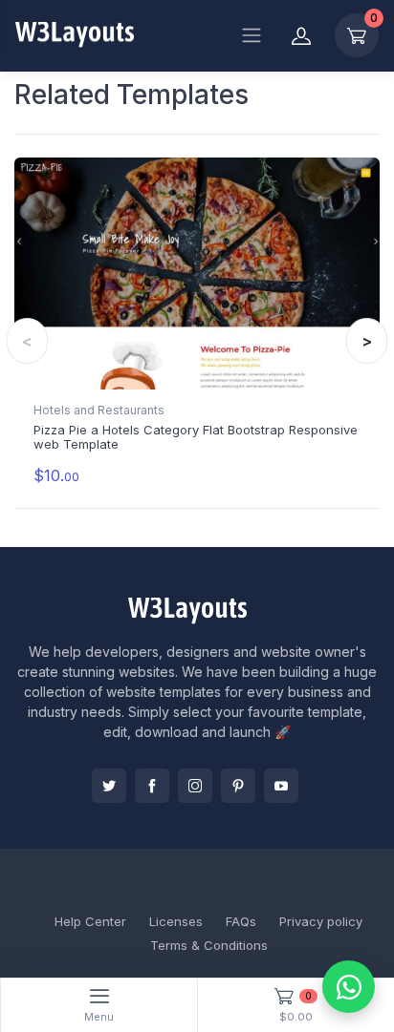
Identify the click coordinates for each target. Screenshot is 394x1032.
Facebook (152, 786)
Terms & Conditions (209, 945)
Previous (27, 341)
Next (366, 341)
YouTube (281, 786)
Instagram (195, 786)
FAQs (241, 921)
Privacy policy (320, 921)
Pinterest (238, 786)
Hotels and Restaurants (98, 410)
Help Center (90, 921)
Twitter (109, 786)
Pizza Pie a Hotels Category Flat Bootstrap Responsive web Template (195, 437)
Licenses (176, 921)
